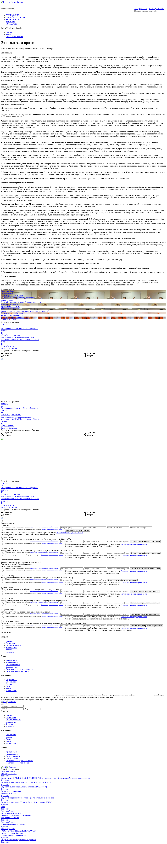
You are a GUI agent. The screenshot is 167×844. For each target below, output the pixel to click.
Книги (8, 688)
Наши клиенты (12, 662)
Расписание (11, 643)
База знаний (11, 682)
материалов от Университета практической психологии (44, 527)
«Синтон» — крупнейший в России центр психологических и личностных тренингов (27, 695)
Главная (9, 641)
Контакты (10, 652)
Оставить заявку (145, 591)
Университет (11, 648)
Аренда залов (11, 660)
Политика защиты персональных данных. (52, 529)
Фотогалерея (11, 691)
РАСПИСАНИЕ (12, 15)
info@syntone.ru (140, 9)
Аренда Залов (11, 752)
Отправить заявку (145, 542)
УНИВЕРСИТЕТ (13, 19)
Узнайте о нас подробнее (121, 697)
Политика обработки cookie (17, 671)
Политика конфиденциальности (69, 533)
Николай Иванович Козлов (144, 695)
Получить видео (145, 614)
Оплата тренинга (13, 665)
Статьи (9, 684)
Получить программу (146, 626)
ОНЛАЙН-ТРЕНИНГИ (16, 17)
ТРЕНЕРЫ (10, 22)
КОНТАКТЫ (11, 24)
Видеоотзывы (11, 680)
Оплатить (77, 530)
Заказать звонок (7, 9)
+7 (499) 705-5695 (156, 9)
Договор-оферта (12, 667)
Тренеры (9, 650)
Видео (8, 686)
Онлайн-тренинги (13, 645)
